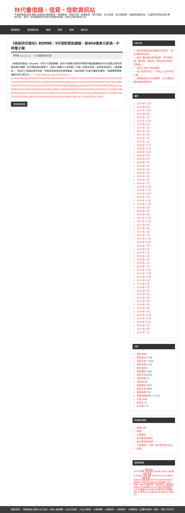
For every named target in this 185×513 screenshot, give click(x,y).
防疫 (135, 495)
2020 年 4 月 (143, 173)
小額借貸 (158, 484)
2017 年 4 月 (143, 228)
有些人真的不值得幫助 (148, 68)
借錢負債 (153, 482)
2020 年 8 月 (143, 159)
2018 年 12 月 (144, 200)
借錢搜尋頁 (33, 29)
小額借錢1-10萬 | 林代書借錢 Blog (154, 445)
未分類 (140, 406)
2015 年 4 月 (143, 297)
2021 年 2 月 (143, 138)
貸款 (156, 492)
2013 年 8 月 (143, 329)
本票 (135, 490)
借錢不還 (154, 480)
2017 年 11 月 (144, 221)
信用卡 (136, 472)
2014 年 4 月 (143, 308)
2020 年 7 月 (143, 162)
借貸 (60, 29)
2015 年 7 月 (143, 287)
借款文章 (141, 361)
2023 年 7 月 (143, 117)
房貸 (151, 487)
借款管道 (139, 476)
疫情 (142, 492)
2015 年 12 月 (144, 270)
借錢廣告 (141, 385)
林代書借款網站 (145, 438)
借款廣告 (141, 357)
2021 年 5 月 (143, 127)
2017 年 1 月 (143, 235)
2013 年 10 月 (144, 322)
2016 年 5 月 (143, 252)
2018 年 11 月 (144, 204)
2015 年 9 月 (143, 280)
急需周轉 (145, 487)
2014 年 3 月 (143, 311)
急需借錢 (137, 487)
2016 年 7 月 (143, 245)
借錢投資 (168, 480)
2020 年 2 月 (143, 179)
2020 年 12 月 (144, 145)
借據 (141, 471)
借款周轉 (157, 472)
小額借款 (141, 434)
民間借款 (151, 489)
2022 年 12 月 (144, 121)
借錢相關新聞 (19, 104)
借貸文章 (141, 375)
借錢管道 (145, 482)
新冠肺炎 (168, 487)
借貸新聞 (141, 378)
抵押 (156, 487)
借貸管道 (169, 476)
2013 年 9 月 (143, 325)
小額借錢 (168, 484)
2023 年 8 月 (143, 114)
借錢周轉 (161, 480)
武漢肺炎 (142, 489)
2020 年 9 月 (143, 155)
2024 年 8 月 (143, 107)
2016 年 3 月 (143, 259)
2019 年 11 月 (144, 190)
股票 (147, 492)
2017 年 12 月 (144, 218)
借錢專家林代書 (44, 55)
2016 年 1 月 (143, 266)
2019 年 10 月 (144, 193)
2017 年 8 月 (143, 225)
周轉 (141, 485)
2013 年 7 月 (143, 332)
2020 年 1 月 (143, 183)
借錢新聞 (141, 392)
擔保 (160, 487)
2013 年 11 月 (144, 318)
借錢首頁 (170, 509)
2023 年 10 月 (144, 110)
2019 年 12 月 (144, 186)
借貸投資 (162, 476)
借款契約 (164, 472)
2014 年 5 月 (143, 304)
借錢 (48, 29)
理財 (138, 492)
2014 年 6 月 (143, 301)
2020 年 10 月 (144, 152)
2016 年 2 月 (143, 263)
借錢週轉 (162, 482)
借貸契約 (155, 476)
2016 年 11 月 (144, 238)
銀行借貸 (170, 492)
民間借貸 (160, 489)
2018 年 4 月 (143, 214)
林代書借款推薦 (145, 441)
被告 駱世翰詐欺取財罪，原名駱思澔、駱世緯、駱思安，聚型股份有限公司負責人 (153, 61)
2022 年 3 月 (143, 124)
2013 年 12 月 (144, 315)
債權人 (136, 485)
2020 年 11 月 (144, 148)
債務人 (169, 482)
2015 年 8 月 (143, 284)
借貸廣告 (141, 371)
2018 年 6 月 (143, 211)
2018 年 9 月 (143, 207)
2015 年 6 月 (143, 290)
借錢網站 (15, 29)
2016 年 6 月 (143, 249)
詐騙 (151, 492)
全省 (139, 399)
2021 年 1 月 (143, 141)
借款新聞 (141, 364)
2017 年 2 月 (143, 231)
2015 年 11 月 (144, 273)
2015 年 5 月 (143, 294)
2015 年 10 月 (144, 277)
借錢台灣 (141, 427)
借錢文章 (141, 388)
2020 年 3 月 (143, 176)
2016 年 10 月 (144, 242)
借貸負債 (137, 480)
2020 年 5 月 (143, 169)
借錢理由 (137, 482)
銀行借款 (162, 492)
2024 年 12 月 (144, 103)
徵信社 (84, 29)
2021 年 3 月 (143, 134)
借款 (71, 29)
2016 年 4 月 (143, 256)
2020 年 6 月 (143, 166)
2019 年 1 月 (143, 197)
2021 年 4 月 (143, 131)
